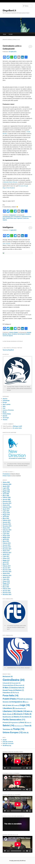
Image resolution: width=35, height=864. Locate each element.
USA (26, 732)
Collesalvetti (12, 215)
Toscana (5, 419)
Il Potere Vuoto (6, 476)
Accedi (4, 740)
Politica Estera (7, 414)
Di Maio (7, 687)
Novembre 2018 (7, 526)
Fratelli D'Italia (9, 218)
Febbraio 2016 (6, 588)
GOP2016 (28, 699)
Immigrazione (18, 701)
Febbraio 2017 (6, 566)
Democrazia (20, 685)
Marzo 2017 (6, 564)
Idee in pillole (6, 404)
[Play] (5, 768)
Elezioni (19, 690)
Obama (9, 334)
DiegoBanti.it (9, 10)
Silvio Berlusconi (19, 725)
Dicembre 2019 (7, 501)
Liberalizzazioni (20, 708)
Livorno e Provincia (8, 410)
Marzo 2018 (6, 541)
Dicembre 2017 (7, 547)
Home (4, 34)
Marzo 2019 (6, 518)
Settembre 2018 (7, 530)
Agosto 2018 (6, 532)
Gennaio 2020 (6, 499)
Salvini (8, 725)
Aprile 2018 (6, 539)
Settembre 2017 (7, 552)
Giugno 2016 (6, 581)
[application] (17, 761)
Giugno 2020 (6, 490)
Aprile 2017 (6, 562)
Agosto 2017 (6, 554)
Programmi (19, 218)
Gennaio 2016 (6, 590)
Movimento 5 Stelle (22, 714)
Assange (29, 332)
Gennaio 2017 (6, 568)
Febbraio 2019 (6, 520)
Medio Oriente (8, 714)
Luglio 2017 (6, 556)
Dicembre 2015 (7, 592)
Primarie (6, 722)
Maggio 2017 (6, 560)
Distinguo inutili (17, 426)
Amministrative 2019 (8, 216)
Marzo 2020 (6, 495)
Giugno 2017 (6, 558)
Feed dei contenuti (8, 741)
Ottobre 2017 (6, 551)
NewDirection (8, 717)
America (11, 332)
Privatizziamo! (6, 474)
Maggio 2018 (6, 537)
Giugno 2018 (6, 535)
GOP (22, 699)
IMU (26, 702)
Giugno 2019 (6, 512)
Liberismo (9, 711)
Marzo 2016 (6, 587)
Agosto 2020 (6, 486)
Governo (7, 702)
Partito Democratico (14, 719)
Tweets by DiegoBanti (8, 350)
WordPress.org (7, 745)
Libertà (21, 711)
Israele (16, 705)
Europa (5, 402)
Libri (4, 408)
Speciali (5, 416)
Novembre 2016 (7, 571)
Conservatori (16, 683)
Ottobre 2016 (6, 573)
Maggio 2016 (6, 583)
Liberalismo (9, 708)
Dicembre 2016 (7, 570)
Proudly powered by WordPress (17, 860)
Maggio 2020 (6, 492)
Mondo (16, 332)
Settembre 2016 (7, 575)
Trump (18, 729)
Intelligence (8, 227)
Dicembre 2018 (7, 524)
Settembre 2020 (7, 484)
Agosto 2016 (6, 577)
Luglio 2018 (6, 533)
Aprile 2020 (6, 494)
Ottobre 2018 (6, 528)
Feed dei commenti (8, 743)
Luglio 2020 (6, 488)
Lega (14, 218)
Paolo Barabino (11, 188)
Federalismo (7, 692)
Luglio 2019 (6, 511)
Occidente (14, 334)
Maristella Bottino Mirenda (10, 182)
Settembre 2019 (7, 507)
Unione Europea (13, 732)
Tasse (27, 725)
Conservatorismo (9, 685)
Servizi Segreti (21, 334)
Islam (11, 705)
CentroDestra (17, 216)
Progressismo (15, 722)
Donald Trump (9, 690)
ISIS (5, 705)
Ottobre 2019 (6, 505)
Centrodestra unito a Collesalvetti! (12, 47)
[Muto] (27, 768)
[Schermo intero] (30, 768)
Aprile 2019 (6, 516)
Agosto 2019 (6, 509)
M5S (29, 711)
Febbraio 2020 (6, 497)
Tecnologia (6, 417)
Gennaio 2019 (6, 522)
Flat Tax (16, 692)
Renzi (23, 722)
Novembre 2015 (7, 594)
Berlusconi (8, 676)
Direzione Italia (17, 687)
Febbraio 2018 (6, 543)
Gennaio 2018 (6, 545)
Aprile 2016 (6, 585)
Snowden (27, 334)
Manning (5, 334)
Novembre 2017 (7, 549)
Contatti (10, 34)
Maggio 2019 (6, 514)
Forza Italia (10, 695)
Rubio (29, 722)
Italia (4, 406)
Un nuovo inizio (17, 428)
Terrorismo (8, 729)
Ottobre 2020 (6, 482)
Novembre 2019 (7, 503)
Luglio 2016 (6, 579)
